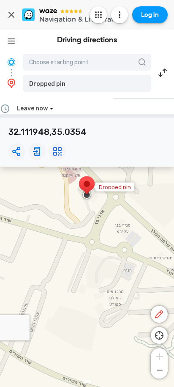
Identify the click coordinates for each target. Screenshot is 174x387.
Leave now (32, 108)
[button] (87, 83)
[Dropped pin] (87, 188)
